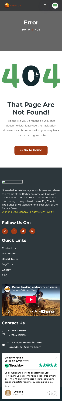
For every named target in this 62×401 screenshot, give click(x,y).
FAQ (4, 275)
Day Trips (8, 264)
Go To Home (33, 150)
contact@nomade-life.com (24, 342)
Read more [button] (52, 386)
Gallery (6, 269)
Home (26, 29)
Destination (9, 253)
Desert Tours (10, 258)
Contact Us (9, 248)
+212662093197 (16, 330)
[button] (56, 357)
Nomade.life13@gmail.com (24, 346)
